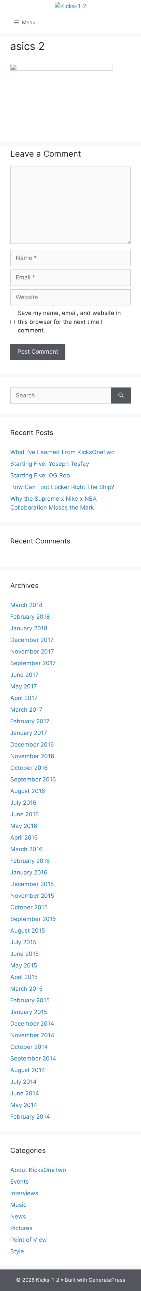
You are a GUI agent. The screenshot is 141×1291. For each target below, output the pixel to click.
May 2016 (23, 825)
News (18, 1216)
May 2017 (23, 686)
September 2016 (33, 779)
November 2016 (32, 756)
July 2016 (23, 802)
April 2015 (24, 977)
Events (19, 1181)
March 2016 (26, 849)
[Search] (121, 395)
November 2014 (32, 1035)
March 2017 (26, 709)
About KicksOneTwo (38, 1170)
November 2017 (32, 651)
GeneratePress (107, 1280)
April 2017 (24, 698)
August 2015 (27, 930)
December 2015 (32, 884)
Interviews (24, 1193)
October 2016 (29, 767)
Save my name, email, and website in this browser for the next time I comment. (69, 321)
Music (18, 1204)
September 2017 (33, 663)
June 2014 (24, 1093)
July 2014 (23, 1081)
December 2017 (32, 639)
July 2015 (23, 942)
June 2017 (24, 674)
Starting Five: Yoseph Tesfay (49, 463)
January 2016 (29, 872)
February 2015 (30, 1000)
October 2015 (29, 907)
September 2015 (33, 918)
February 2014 (30, 1116)
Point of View (28, 1239)
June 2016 (24, 814)
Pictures (21, 1228)
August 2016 (27, 791)
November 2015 (32, 895)
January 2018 (28, 628)
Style (17, 1251)
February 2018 (30, 616)
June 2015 (24, 953)
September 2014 (33, 1058)
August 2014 (27, 1070)
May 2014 (23, 1105)
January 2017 (28, 732)
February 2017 (30, 721)
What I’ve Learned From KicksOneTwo (62, 452)
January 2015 (28, 1012)
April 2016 (24, 837)
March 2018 (26, 605)
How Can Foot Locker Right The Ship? (62, 487)
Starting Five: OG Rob (40, 475)
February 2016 (30, 860)
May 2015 (23, 965)
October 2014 (29, 1046)
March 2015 (26, 988)
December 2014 (32, 1023)
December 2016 (32, 744)
